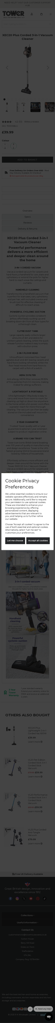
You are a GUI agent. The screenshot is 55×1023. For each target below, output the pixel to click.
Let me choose (15, 540)
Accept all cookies (38, 540)
